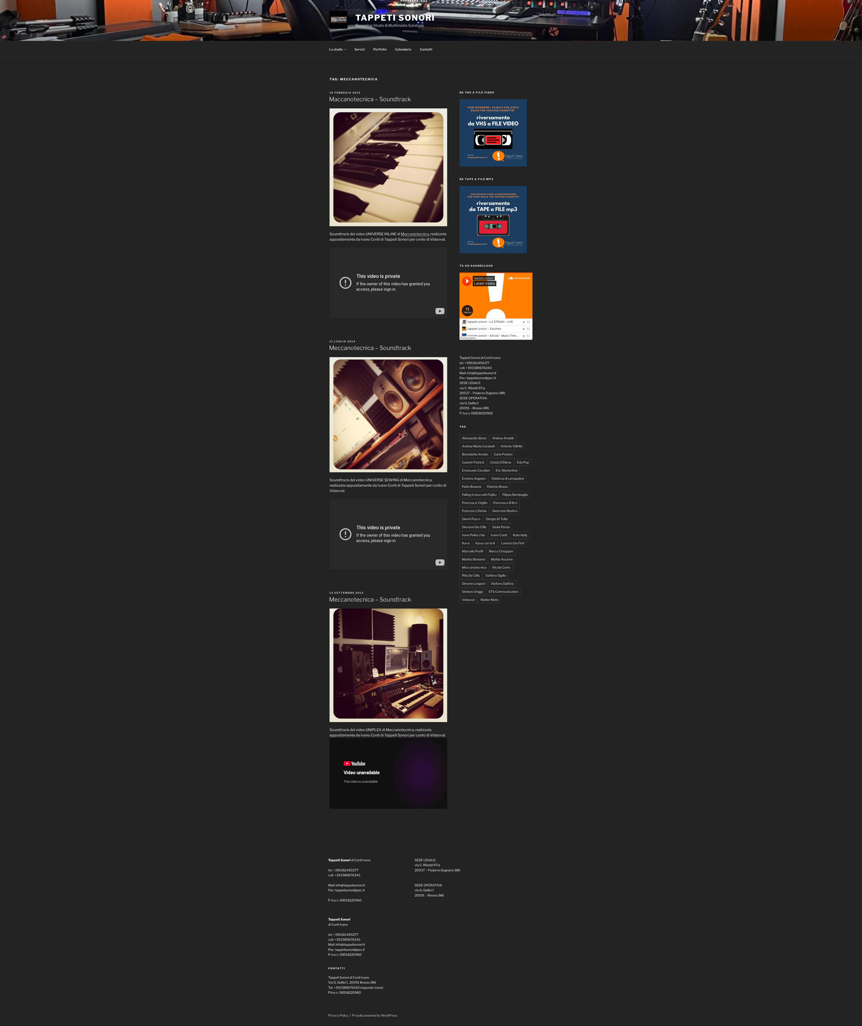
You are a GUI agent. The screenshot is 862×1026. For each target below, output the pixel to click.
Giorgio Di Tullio (497, 519)
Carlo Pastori (503, 454)
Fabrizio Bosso (497, 486)
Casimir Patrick (473, 462)
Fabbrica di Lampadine (508, 478)
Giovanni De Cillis (474, 527)
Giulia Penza (501, 527)
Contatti (426, 49)
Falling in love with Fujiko (479, 495)
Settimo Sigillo (496, 575)
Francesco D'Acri (505, 503)
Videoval (468, 600)
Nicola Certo (501, 567)
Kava (466, 543)
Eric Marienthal (506, 470)
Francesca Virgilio (474, 503)
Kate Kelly (520, 535)
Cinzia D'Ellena (500, 462)
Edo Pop (523, 462)
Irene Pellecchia (473, 535)
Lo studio (336, 49)
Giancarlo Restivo (504, 511)
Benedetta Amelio (475, 454)
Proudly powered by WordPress (374, 1015)
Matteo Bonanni (473, 559)
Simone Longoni (473, 583)
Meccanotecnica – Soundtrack (370, 347)
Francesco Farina (474, 511)
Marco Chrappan (501, 551)
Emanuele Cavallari (476, 470)
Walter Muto (489, 600)
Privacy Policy (338, 1015)
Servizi (359, 49)
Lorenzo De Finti (512, 543)
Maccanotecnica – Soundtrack (370, 99)
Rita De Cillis (471, 575)
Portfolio (380, 49)
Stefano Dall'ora (502, 583)
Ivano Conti (499, 535)
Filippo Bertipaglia (515, 495)
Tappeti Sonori (395, 18)
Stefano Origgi (472, 591)
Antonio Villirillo (511, 446)
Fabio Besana (471, 486)
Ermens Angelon (474, 478)
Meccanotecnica (415, 234)
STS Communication (503, 591)
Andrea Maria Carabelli (478, 446)
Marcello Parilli (472, 551)
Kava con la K (485, 543)
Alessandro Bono (474, 438)
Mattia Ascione (502, 559)
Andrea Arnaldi (503, 438)
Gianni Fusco (471, 519)
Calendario (403, 49)
